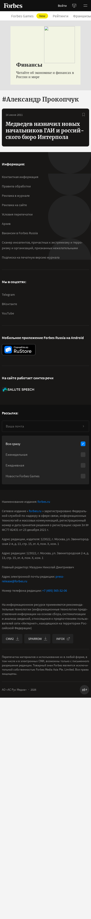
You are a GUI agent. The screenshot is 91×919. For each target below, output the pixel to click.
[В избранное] (83, 114)
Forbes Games (28, 16)
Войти (62, 6)
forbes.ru (44, 502)
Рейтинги (60, 16)
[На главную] (13, 5)
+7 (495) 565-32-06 (54, 590)
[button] (85, 5)
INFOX (60, 639)
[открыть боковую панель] (74, 5)
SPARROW (35, 639)
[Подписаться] (83, 426)
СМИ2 (10, 639)
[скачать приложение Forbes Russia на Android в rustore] (18, 349)
